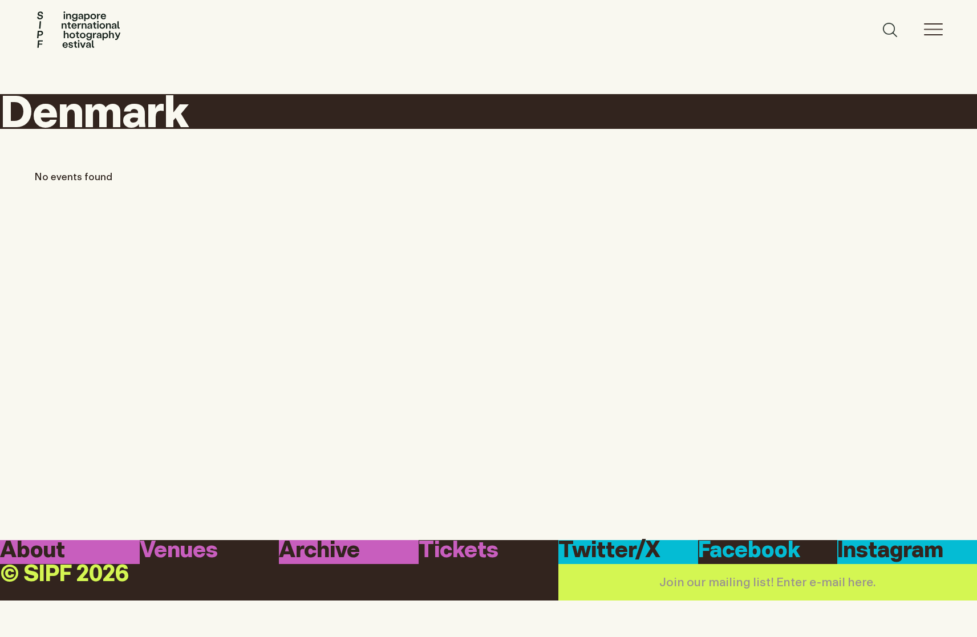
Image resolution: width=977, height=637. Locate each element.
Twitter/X (609, 551)
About (32, 551)
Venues (179, 551)
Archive (319, 551)
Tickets (458, 551)
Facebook (749, 551)
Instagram (890, 551)
